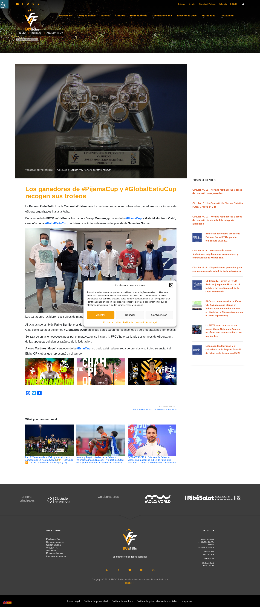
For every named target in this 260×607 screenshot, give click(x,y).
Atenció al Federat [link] (207, 4)
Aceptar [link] (100, 314)
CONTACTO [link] (209, 559)
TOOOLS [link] (129, 583)
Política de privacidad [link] (133, 322)
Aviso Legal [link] (151, 322)
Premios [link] (172, 409)
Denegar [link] (130, 314)
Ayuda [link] (192, 4)
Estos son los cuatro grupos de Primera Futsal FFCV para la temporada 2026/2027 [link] (223, 237)
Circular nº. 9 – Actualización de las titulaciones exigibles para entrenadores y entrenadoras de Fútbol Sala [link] (215, 254)
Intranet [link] (182, 4)
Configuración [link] (159, 314)
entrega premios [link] (142, 409)
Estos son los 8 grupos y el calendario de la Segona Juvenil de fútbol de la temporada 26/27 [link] (223, 349)
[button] (171, 285)
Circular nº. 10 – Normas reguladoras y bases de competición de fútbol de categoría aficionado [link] (217, 220)
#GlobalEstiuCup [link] (56, 223)
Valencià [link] (223, 4)
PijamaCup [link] (162, 409)
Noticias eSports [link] (93, 170)
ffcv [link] (154, 409)
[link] (4, 4)
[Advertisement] (211, 120)
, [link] (133, 218)
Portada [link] (107, 170)
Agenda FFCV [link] (77, 170)
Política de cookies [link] (112, 322)
